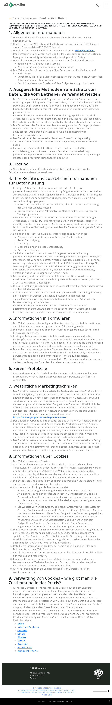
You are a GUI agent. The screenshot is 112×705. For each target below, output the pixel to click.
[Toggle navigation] (106, 5)
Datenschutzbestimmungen (47, 688)
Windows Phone (27, 651)
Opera (21, 640)
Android (22, 644)
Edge (20, 623)
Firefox (21, 637)
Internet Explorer (28, 627)
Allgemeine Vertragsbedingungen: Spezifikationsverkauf (46, 693)
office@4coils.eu (85, 50)
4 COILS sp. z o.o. (38, 668)
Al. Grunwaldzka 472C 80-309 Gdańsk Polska (40, 675)
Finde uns (47, 695)
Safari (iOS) (24, 647)
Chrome (22, 630)
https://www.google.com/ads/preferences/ (39, 417)
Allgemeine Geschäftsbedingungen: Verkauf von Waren (46, 690)
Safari (21, 634)
